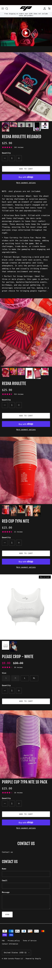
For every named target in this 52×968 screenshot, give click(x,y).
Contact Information (10, 944)
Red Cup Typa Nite (15, 521)
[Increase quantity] (19, 158)
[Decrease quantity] (5, 158)
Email (4, 880)
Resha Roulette (14, 383)
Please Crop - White (17, 656)
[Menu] (2, 8)
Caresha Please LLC (16, 958)
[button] (26, 33)
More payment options (26, 183)
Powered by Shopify (33, 958)
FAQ (3, 941)
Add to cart (26, 169)
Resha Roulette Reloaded (21, 136)
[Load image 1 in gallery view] (26, 86)
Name (4, 869)
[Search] (8, 8)
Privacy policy (14, 941)
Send (7, 914)
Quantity (6, 153)
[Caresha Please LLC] (26, 8)
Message (6, 892)
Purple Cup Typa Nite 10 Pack (24, 782)
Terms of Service (29, 941)
